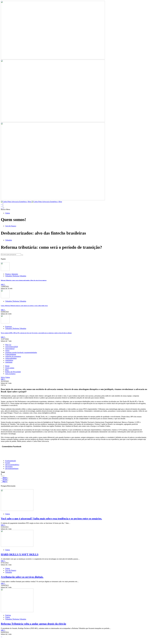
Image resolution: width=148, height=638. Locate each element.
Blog (7, 370)
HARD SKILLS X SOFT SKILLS (19, 554)
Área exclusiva (10, 374)
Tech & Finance (10, 226)
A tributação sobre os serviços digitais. (22, 576)
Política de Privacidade (13, 372)
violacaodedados (11, 358)
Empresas (8, 326)
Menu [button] (8, 209)
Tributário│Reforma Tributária (15, 276)
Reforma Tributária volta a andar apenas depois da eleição (33, 623)
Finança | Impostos (11, 274)
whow (7, 350)
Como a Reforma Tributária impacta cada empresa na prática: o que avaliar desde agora (24, 305)
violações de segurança (13, 356)
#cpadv (7, 463)
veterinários (9, 360)
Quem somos (9, 368)
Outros (7, 213)
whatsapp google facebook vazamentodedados (21, 352)
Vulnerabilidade (10, 354)
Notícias (8, 615)
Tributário (8, 240)
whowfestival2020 (11, 347)
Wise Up (8, 345)
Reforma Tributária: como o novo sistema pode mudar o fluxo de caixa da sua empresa (23, 280)
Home (7, 366)
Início (3, 377)
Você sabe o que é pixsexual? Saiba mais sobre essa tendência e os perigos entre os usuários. (51, 518)
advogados (9, 466)
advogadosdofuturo (11, 468)
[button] (3, 209)
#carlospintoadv (10, 461)
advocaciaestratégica (12, 465)
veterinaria (8, 362)
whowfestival (9, 348)
